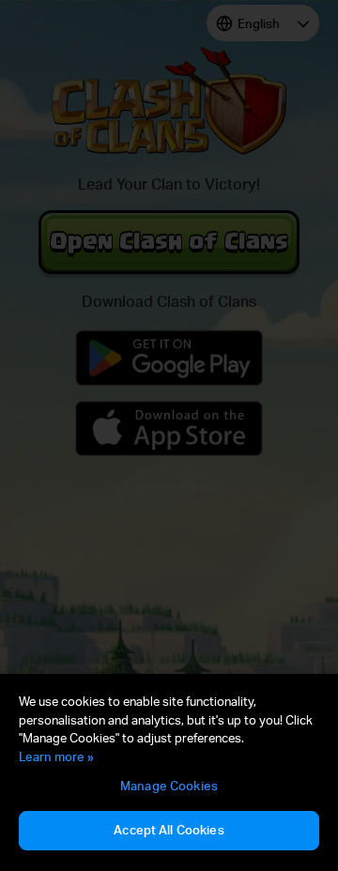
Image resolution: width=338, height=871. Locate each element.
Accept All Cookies (168, 829)
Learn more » (56, 756)
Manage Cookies (169, 785)
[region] (169, 772)
